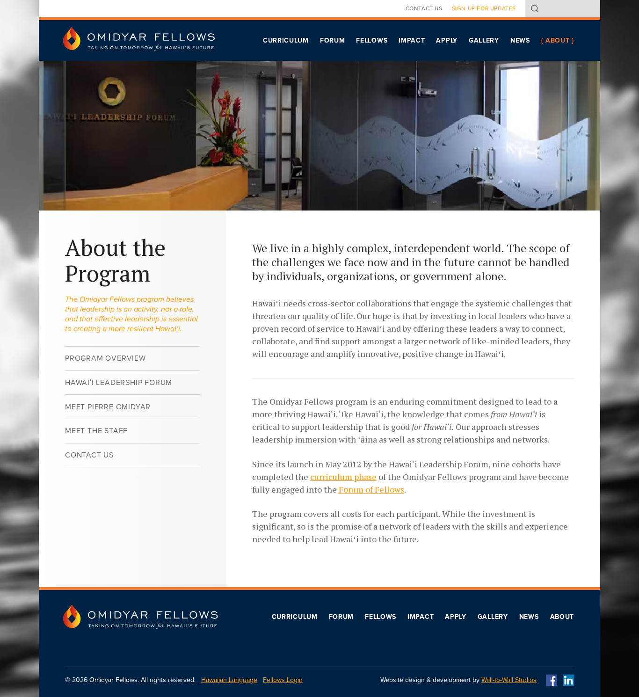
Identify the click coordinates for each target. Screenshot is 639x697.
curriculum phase (343, 476)
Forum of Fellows (371, 489)
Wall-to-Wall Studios (509, 680)
